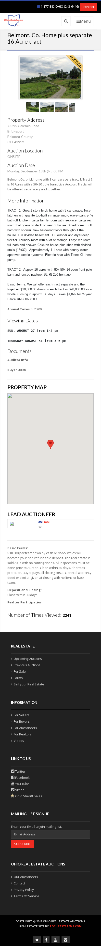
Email (46, 522)
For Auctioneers (25, 728)
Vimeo (19, 790)
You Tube (21, 783)
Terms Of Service (26, 896)
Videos (19, 740)
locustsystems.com (66, 926)
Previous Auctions (27, 665)
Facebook (22, 777)
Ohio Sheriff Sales (28, 796)
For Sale (20, 671)
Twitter (19, 771)
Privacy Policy (24, 889)
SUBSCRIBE (22, 844)
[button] (50, 444)
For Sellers (21, 715)
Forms (18, 678)
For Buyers (22, 721)
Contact (19, 883)
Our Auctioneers (26, 877)
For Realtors (23, 734)
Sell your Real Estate (29, 684)
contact (88, 6)
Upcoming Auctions (28, 658)
